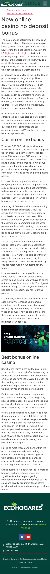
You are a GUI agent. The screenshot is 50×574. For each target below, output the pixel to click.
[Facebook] (22, 537)
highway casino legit (16, 53)
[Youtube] (28, 537)
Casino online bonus (17, 10)
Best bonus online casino (20, 13)
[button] (45, 3)
